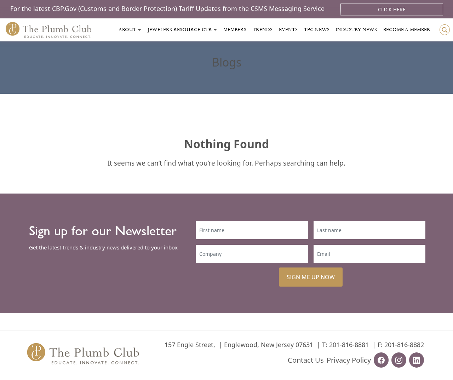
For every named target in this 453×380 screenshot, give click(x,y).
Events (288, 30)
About (127, 30)
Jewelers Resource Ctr (180, 30)
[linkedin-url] (416, 360)
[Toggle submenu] (139, 30)
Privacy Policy (349, 360)
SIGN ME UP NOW (311, 277)
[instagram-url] (398, 360)
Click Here (392, 9)
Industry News (356, 30)
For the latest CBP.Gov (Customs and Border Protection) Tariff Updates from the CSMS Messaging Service (168, 8)
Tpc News (316, 30)
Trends (263, 30)
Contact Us (306, 360)
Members (234, 30)
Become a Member (406, 30)
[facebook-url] (381, 360)
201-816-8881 (349, 344)
